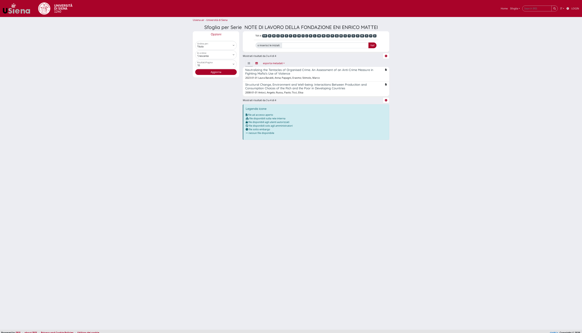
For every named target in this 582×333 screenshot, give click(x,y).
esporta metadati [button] (273, 63)
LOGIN (575, 8)
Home (504, 8)
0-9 (264, 35)
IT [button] (561, 8)
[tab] (249, 63)
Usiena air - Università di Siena (210, 20)
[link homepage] (17, 8)
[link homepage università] (55, 8)
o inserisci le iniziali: (269, 45)
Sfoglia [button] (514, 8)
